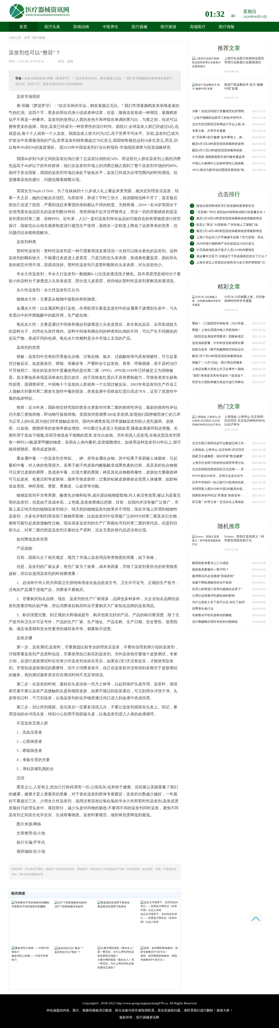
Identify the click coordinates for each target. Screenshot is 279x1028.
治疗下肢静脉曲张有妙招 (68, 906)
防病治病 (81, 27)
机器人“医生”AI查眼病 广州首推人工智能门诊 (227, 224)
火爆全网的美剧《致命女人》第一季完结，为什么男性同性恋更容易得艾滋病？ (115, 963)
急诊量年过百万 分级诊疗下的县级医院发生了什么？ (231, 256)
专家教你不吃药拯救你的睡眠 (29, 906)
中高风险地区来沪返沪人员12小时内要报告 (225, 250)
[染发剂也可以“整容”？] (69, 948)
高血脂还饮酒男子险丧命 (111, 906)
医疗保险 (227, 27)
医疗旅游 (168, 27)
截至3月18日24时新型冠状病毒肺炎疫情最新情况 (229, 218)
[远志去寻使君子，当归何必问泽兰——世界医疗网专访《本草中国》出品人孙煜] (159, 906)
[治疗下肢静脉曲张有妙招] (70, 902)
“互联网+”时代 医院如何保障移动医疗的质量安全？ (231, 212)
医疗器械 (139, 27)
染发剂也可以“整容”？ (67, 952)
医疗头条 (52, 27)
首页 (23, 27)
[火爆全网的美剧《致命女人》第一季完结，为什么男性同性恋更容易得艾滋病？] (116, 951)
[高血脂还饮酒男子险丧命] (113, 902)
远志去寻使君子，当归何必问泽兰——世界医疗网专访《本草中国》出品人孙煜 (158, 918)
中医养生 (110, 27)
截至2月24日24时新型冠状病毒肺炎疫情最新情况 (229, 231)
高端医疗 (198, 27)
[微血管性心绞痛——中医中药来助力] (30, 949)
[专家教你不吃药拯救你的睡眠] (30, 902)
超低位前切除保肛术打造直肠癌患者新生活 (225, 205)
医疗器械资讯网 (147, 1017)
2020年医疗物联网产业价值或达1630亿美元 (225, 243)
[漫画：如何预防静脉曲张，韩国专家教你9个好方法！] (159, 949)
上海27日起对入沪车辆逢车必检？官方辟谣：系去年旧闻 (234, 237)
